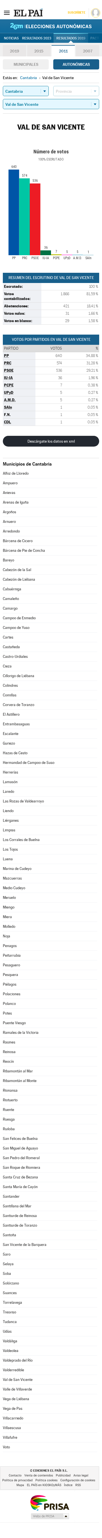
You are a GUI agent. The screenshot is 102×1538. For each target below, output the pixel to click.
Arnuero (9, 521)
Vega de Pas (12, 1408)
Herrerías (10, 772)
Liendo (8, 811)
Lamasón (10, 782)
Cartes (8, 637)
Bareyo (8, 560)
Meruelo (9, 897)
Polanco (9, 1004)
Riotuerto (10, 1100)
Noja (6, 936)
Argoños (9, 512)
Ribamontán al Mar (18, 1071)
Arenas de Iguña (16, 502)
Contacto (15, 1475)
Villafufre (10, 1437)
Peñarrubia (12, 955)
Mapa (20, 1485)
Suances (10, 1293)
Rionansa (10, 1090)
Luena (8, 859)
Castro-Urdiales (15, 656)
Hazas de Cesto (15, 753)
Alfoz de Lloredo (16, 473)
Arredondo (11, 531)
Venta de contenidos (38, 1475)
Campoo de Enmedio (19, 618)
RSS (78, 1485)
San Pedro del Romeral (21, 1158)
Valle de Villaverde (17, 1389)
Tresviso (9, 1312)
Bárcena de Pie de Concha (24, 550)
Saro (6, 1254)
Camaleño (11, 599)
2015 (38, 51)
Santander (11, 1196)
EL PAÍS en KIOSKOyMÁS (44, 1485)
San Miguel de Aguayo (20, 1148)
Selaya (8, 1264)
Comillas (9, 695)
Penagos (10, 946)
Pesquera (10, 975)
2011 (63, 51)
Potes (7, 1013)
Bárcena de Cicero (18, 541)
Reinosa (9, 1052)
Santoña (9, 1235)
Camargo (10, 608)
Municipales (26, 64)
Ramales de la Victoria (21, 1032)
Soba (7, 1273)
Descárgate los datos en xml (51, 441)
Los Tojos (10, 849)
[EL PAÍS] (28, 12)
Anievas (9, 493)
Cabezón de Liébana (19, 579)
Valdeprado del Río (18, 1360)
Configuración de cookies (77, 1480)
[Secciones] (7, 12)
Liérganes (11, 820)
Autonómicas (76, 64)
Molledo (9, 926)
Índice (68, 1485)
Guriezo (9, 743)
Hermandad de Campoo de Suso (28, 762)
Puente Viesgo (14, 1023)
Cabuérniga (12, 589)
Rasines (9, 1042)
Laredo (8, 791)
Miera (7, 917)
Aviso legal (80, 1475)
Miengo (8, 907)
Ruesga (9, 1119)
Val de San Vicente (18, 1380)
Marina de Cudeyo (17, 869)
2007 (87, 51)
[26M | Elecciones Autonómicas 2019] (51, 26)
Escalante (10, 734)
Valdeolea (10, 1351)
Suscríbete (76, 12)
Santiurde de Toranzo (20, 1225)
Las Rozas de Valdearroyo (23, 801)
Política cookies (46, 1480)
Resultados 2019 (70, 38)
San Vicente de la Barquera (24, 1245)
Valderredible (13, 1370)
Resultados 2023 (36, 38)
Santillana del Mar (17, 1206)
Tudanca (10, 1322)
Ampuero (10, 483)
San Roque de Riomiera (21, 1167)
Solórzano (11, 1283)
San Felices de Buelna (20, 1138)
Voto (6, 1447)
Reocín (8, 1061)
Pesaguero (11, 965)
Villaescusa (12, 1428)
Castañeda (11, 647)
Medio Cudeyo (14, 888)
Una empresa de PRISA (49, 1502)
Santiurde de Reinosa (20, 1216)
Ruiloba (9, 1129)
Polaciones (11, 994)
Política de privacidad (17, 1480)
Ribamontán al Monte (20, 1081)
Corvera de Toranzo (18, 705)
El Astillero (11, 714)
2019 (14, 51)
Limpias (9, 830)
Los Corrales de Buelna (21, 840)
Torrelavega (12, 1302)
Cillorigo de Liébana (18, 676)
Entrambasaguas (16, 724)
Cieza (7, 666)
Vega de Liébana (16, 1399)
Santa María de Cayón (20, 1187)
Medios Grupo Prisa (49, 1516)
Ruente (8, 1110)
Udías (7, 1331)
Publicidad (63, 1475)
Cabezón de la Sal (17, 570)
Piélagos (9, 984)
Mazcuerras (12, 878)
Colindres (10, 685)
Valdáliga (10, 1341)
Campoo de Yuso (16, 628)
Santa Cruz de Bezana (20, 1177)
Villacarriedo (13, 1418)
